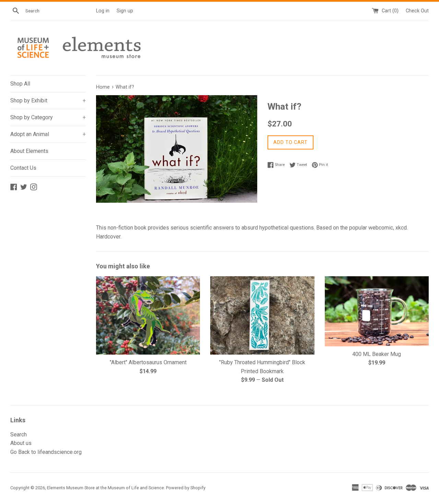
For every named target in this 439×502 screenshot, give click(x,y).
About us (21, 443)
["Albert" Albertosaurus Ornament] (148, 315)
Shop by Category (48, 117)
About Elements (29, 151)
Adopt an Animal (48, 134)
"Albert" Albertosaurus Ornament (148, 362)
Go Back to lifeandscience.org (46, 452)
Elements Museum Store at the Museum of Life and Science (105, 487)
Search (18, 434)
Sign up (125, 11)
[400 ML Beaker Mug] (377, 311)
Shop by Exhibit (48, 100)
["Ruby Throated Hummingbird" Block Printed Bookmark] (262, 315)
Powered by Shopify (185, 487)
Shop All (20, 83)
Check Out (417, 11)
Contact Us (23, 168)
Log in (102, 11)
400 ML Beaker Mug (376, 354)
